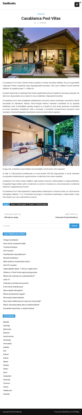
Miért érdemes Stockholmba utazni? (16, 262)
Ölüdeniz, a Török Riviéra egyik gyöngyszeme (20, 272)
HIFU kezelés (8, 251)
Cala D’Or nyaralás (10, 265)
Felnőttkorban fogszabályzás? (14, 254)
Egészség (7, 329)
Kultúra (5, 358)
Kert (4, 351)
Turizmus (6, 383)
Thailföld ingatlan (41, 204)
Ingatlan (41, 14)
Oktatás (6, 365)
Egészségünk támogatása (13, 290)
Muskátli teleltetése (10, 258)
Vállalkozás (7, 390)
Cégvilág (6, 326)
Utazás (5, 387)
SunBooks (9, 3)
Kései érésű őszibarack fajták (14, 244)
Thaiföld (31, 204)
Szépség (6, 380)
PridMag (76, 412)
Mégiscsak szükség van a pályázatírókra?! (19, 276)
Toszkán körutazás (10, 247)
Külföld (6, 354)
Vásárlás (6, 394)
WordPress (66, 412)
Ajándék (6, 322)
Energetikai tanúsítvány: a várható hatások (18, 308)
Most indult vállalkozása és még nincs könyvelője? (22, 301)
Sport (5, 372)
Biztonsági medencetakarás (13, 298)
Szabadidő (7, 376)
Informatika (7, 344)
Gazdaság (7, 340)
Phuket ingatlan (21, 204)
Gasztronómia (8, 336)
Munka (5, 362)
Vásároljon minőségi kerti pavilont (15, 283)
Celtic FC (6, 280)
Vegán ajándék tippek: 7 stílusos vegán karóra (20, 269)
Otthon (5, 369)
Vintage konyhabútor (10, 240)
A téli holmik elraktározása (13, 287)
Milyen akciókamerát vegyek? (14, 294)
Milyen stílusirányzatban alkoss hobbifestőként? (21, 305)
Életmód (6, 333)
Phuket (13, 204)
